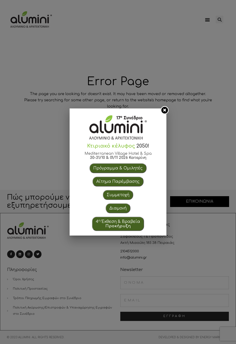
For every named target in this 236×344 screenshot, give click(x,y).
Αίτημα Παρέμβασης (118, 181)
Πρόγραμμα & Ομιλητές (118, 168)
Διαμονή (118, 208)
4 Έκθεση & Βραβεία (118, 223)
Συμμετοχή (118, 195)
